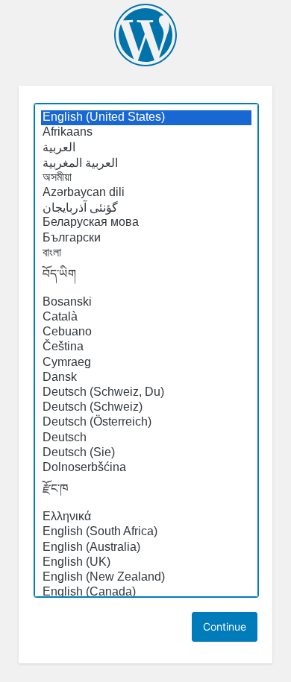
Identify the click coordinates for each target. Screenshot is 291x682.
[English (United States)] (146, 117)
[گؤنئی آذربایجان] (146, 208)
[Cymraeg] (146, 363)
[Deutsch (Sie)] (146, 453)
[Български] (146, 238)
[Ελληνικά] (146, 517)
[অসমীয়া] (146, 178)
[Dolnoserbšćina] (146, 468)
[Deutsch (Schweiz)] (146, 407)
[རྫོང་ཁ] (146, 493)
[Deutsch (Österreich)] (146, 422)
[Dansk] (146, 377)
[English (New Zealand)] (146, 577)
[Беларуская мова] (146, 222)
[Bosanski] (146, 302)
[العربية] (146, 147)
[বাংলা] (146, 253)
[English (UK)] (146, 562)
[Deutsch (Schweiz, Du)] (146, 392)
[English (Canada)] (146, 592)
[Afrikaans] (146, 132)
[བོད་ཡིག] (146, 278)
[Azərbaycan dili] (146, 193)
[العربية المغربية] (146, 163)
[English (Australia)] (146, 547)
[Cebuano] (146, 332)
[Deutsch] (146, 438)
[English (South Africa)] (146, 532)
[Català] (146, 317)
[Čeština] (146, 347)
